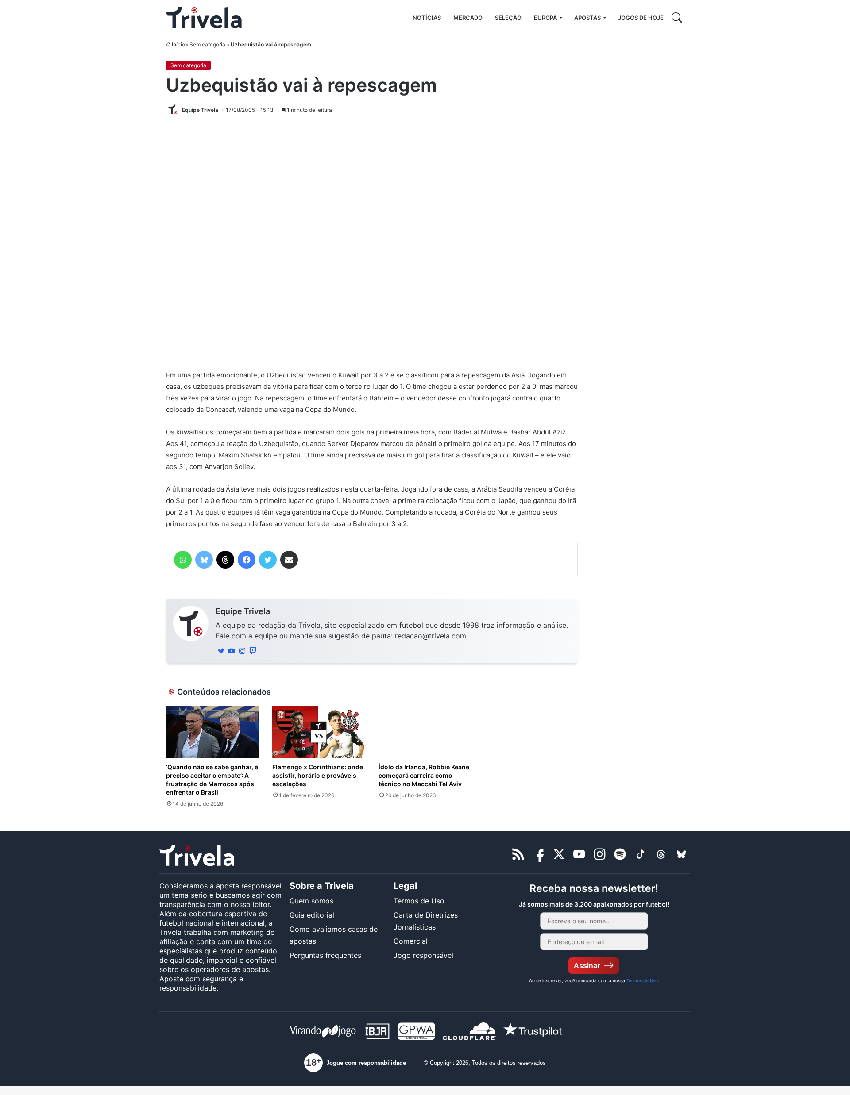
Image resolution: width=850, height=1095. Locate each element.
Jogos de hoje (641, 17)
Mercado (468, 17)
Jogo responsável (423, 955)
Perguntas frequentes (325, 955)
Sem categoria (207, 44)
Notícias (427, 17)
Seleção (508, 17)
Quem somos (311, 900)
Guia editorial (312, 915)
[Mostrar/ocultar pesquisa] (677, 18)
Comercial (411, 941)
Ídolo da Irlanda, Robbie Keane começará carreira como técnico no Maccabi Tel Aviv (424, 775)
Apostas (587, 17)
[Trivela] (204, 17)
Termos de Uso (419, 900)
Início (178, 44)
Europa (545, 17)
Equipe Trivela (243, 611)
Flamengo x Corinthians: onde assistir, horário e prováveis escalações (317, 775)
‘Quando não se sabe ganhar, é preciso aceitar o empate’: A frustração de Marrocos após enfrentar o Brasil (212, 779)
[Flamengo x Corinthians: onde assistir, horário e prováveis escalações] (318, 732)
